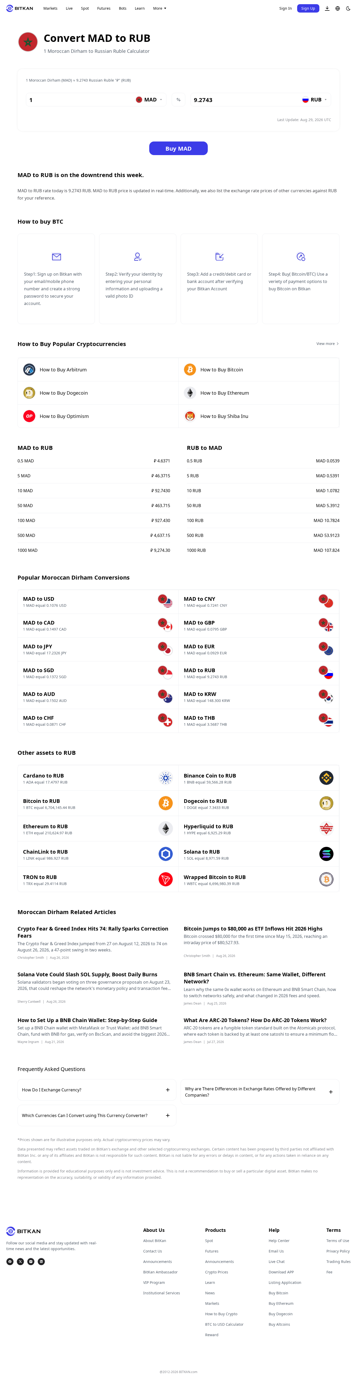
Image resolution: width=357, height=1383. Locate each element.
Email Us (276, 1251)
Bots (122, 8)
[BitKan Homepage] (19, 8)
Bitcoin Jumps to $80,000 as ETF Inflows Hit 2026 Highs (253, 928)
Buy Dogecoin (281, 1313)
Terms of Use (337, 1240)
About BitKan (154, 1240)
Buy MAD (178, 148)
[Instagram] (30, 1261)
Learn (140, 8)
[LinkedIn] (41, 1261)
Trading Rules (338, 1261)
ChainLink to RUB (45, 851)
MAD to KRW (200, 694)
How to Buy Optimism (64, 416)
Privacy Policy (338, 1251)
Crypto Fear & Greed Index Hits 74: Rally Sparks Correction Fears (93, 932)
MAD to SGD (38, 670)
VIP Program (154, 1282)
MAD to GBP (199, 622)
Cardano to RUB (43, 775)
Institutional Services (161, 1292)
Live (69, 8)
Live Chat (277, 1261)
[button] (327, 8)
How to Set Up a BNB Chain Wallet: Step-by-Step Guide (87, 1020)
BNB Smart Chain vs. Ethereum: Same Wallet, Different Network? (255, 978)
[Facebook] (10, 1261)
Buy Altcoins (279, 1324)
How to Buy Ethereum (224, 393)
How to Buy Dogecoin (64, 393)
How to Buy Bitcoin (221, 369)
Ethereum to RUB (45, 826)
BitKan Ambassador (160, 1271)
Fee (329, 1271)
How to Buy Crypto (221, 1313)
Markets (50, 8)
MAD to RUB (199, 670)
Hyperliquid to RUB (208, 826)
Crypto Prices (216, 1271)
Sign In (285, 8)
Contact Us (152, 1251)
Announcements (157, 1261)
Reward (211, 1334)
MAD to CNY (199, 598)
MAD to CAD (39, 622)
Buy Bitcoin (278, 1292)
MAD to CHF (38, 717)
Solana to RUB (202, 851)
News (210, 1292)
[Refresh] (178, 99)
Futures (104, 8)
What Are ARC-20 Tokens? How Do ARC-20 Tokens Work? (255, 1020)
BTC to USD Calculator (224, 1324)
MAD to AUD (39, 694)
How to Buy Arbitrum (63, 369)
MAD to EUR (199, 646)
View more (325, 343)
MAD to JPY (37, 646)
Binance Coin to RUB (210, 775)
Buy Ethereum (281, 1303)
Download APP (281, 1271)
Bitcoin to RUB (41, 800)
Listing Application (285, 1282)
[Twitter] (20, 1261)
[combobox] (149, 99)
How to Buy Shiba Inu (224, 416)
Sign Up (308, 8)
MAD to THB (199, 717)
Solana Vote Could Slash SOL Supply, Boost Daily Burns (87, 974)
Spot (85, 8)
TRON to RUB (40, 877)
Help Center (279, 1240)
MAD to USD (38, 598)
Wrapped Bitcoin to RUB (215, 877)
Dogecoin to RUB (205, 800)
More (157, 8)
